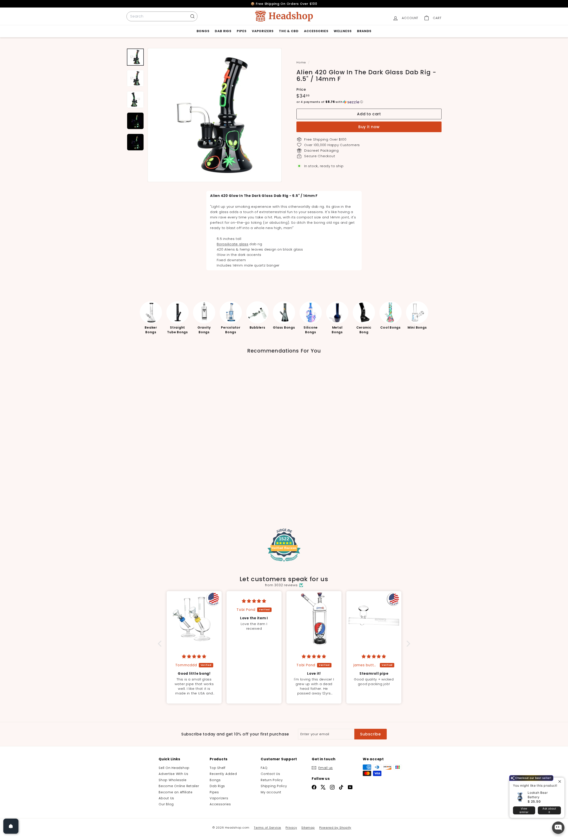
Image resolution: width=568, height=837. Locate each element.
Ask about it (549, 810)
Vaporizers (263, 31)
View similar (524, 810)
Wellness (343, 31)
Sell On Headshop (174, 768)
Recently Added (223, 774)
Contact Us (270, 774)
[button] (369, 102)
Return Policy (272, 780)
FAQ (264, 768)
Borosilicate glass (232, 244)
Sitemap (308, 827)
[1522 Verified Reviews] (284, 562)
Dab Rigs (223, 31)
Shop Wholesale (173, 780)
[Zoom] (214, 115)
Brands (364, 31)
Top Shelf (217, 768)
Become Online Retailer (179, 786)
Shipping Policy (274, 786)
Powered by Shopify (335, 827)
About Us (166, 798)
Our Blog (166, 804)
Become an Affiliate (175, 792)
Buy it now (369, 126)
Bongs (203, 31)
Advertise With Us (173, 774)
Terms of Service (267, 827)
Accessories (316, 31)
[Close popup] (560, 781)
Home (301, 62)
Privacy (291, 827)
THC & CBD (289, 31)
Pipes (242, 31)
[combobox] (161, 16)
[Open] (10, 826)
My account (271, 792)
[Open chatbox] (558, 827)
